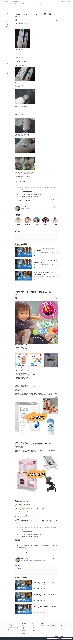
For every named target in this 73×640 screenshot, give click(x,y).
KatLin (36, 224)
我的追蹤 (33, 630)
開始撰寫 (67, 1)
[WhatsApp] (7, 79)
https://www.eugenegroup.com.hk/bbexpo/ (29, 505)
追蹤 (56, 20)
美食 (46, 3)
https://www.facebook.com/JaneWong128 (29, 516)
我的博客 (33, 632)
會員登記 (62, 1)
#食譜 (50, 625)
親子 (57, 3)
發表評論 (18, 234)
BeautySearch (45, 224)
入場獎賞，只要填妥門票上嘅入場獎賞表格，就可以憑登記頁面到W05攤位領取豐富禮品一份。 (33, 545)
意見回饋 (23, 632)
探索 (26, 3)
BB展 (17, 547)
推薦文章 (29, 3)
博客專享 (38, 3)
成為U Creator (20, 3)
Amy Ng (18, 224)
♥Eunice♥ (27, 224)
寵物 (62, 3)
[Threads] (7, 82)
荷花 (16, 542)
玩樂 (54, 3)
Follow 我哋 (36, 196)
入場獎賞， (30, 547)
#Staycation (57, 625)
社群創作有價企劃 (6, 3)
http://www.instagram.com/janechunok (29, 517)
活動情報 (39, 194)
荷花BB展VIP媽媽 (22, 547)
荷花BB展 (55, 545)
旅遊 (49, 3)
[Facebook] (7, 76)
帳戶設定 (33, 627)
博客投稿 (23, 633)
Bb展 (25, 542)
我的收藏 (33, 628)
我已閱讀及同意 (59, 638)
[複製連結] (7, 85)
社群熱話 (13, 3)
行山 (65, 3)
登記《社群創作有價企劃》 (27, 191)
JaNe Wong (20, 19)
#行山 (45, 625)
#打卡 (48, 625)
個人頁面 (33, 625)
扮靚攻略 (35, 194)
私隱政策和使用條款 (30, 638)
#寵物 (42, 625)
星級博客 (34, 3)
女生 (51, 3)
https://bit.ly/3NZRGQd (24, 508)
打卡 (21, 194)
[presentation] (15, 221)
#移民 (61, 625)
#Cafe (53, 625)
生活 (59, 3)
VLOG (43, 3)
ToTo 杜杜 (54, 224)
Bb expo (20, 542)
